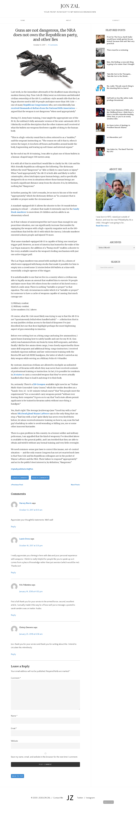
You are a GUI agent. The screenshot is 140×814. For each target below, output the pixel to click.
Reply (13, 527)
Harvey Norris (25, 503)
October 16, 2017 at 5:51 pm (31, 546)
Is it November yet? (114, 137)
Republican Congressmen (35, 105)
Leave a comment (20, 478)
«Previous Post (17, 485)
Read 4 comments (40, 478)
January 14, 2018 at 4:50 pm (31, 592)
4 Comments (53, 45)
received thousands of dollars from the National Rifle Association (43, 108)
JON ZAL (70, 5)
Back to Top (17, 776)
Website (14, 741)
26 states (17, 374)
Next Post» (75, 485)
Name (14, 716)
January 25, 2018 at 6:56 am (31, 634)
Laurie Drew (24, 539)
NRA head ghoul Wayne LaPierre (33, 413)
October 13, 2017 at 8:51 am (30, 510)
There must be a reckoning (117, 50)
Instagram (90, 798)
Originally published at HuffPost (22, 469)
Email (14, 728)
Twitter (80, 798)
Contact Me (58, 798)
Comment (16, 678)
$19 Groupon (39, 384)
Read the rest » (102, 226)
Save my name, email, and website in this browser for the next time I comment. (44, 757)
